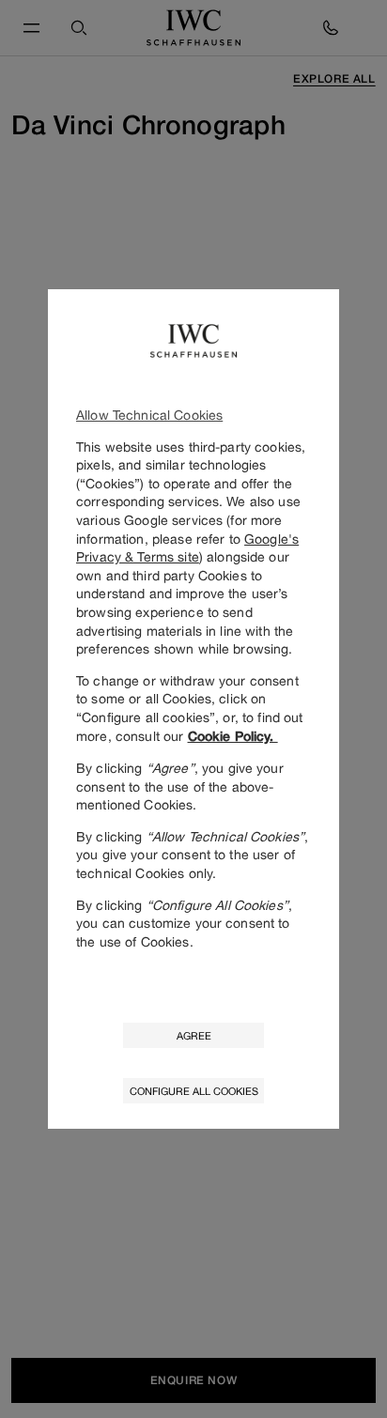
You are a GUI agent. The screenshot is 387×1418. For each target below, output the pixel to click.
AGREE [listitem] (194, 1035)
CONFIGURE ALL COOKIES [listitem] (194, 1091)
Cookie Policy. (233, 736)
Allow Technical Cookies (149, 415)
